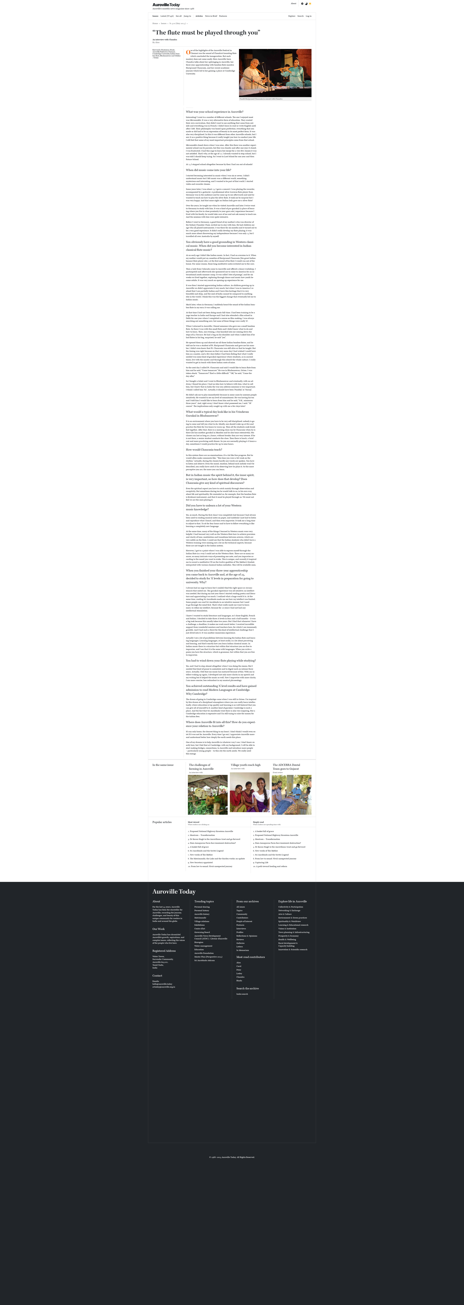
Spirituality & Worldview (289, 921)
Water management (203, 946)
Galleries (240, 943)
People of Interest (244, 921)
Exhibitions (199, 925)
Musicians (165, 50)
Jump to (187, 16)
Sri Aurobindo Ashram (204, 960)
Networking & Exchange (289, 910)
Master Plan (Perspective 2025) (208, 957)
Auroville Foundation (204, 953)
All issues (240, 907)
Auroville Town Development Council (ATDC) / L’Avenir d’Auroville (210, 937)
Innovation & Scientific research (292, 949)
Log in (309, 16)
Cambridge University (161, 54)
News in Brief (211, 16)
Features (223, 16)
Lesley (239, 973)
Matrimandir (200, 917)
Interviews (241, 928)
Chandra (240, 977)
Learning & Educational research (293, 925)
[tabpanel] (218, 849)
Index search (242, 994)
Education (199, 949)
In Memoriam (242, 950)
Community (241, 914)
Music (172, 50)
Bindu (239, 980)
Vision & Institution (287, 928)
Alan (238, 962)
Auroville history (201, 914)
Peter (238, 970)
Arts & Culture (285, 914)
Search (300, 16)
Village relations (201, 921)
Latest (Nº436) (167, 16)
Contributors (242, 917)
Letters (239, 946)
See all (179, 16)
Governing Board (202, 932)
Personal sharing (202, 907)
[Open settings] (302, 3)
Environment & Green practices (292, 917)
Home (155, 23)
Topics (239, 910)
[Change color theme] (306, 3)
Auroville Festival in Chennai (163, 52)
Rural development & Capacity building (288, 944)
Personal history (201, 910)
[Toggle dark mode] (310, 3)
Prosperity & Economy (288, 936)
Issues (163, 23)
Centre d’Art (199, 928)
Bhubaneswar (165, 56)
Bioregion (198, 942)
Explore (291, 16)
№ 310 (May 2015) (177, 23)
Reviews (240, 939)
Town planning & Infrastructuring (293, 932)
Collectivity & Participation (290, 907)
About (293, 3)
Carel (238, 966)
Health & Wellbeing (287, 939)
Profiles (239, 932)
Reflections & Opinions (246, 936)
